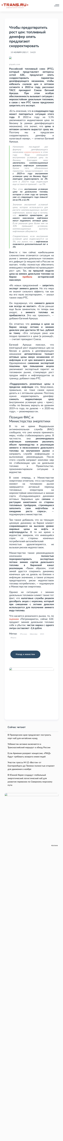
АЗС (42, 634)
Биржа (13, 637)
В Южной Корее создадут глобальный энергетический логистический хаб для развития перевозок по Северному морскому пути (30, 780)
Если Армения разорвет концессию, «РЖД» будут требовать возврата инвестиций (29, 755)
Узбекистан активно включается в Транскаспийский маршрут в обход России (29, 746)
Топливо (24, 634)
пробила (27, 277)
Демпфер (34, 634)
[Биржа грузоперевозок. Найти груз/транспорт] (15, 6)
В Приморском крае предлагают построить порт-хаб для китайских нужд (29, 736)
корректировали (32, 152)
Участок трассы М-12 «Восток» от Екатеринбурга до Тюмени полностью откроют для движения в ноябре (31, 765)
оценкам (14, 619)
